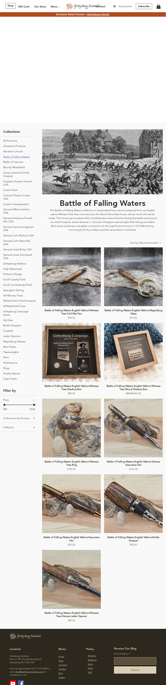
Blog (61, 673)
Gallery (62, 677)
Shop (61, 661)
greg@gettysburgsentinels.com (29, 672)
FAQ (90, 672)
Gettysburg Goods (98, 14)
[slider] (4, 405)
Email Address (121, 654)
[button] (158, 6)
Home (61, 656)
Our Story (63, 665)
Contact (62, 669)
